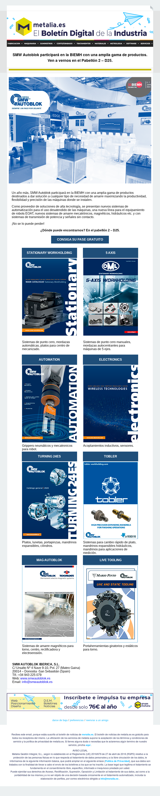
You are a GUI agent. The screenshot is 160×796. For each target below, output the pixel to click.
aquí (88, 745)
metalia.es (87, 734)
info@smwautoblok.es (37, 682)
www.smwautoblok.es (35, 678)
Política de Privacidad (117, 761)
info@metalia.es (109, 778)
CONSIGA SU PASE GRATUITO (80, 239)
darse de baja (60, 720)
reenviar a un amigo (97, 720)
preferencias (77, 720)
